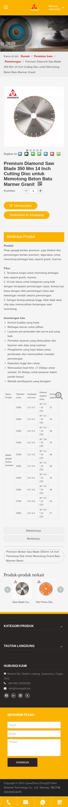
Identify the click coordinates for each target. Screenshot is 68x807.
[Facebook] (6, 695)
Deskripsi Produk (21, 236)
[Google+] (13, 695)
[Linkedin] (20, 695)
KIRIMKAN (22, 762)
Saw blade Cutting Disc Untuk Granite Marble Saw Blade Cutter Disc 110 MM (22, 601)
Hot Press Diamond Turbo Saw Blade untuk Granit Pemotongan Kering (46, 601)
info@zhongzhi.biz (20, 688)
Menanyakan (23, 205)
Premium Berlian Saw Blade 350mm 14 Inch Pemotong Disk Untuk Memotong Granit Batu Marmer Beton (33, 556)
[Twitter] (27, 695)
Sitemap (44, 787)
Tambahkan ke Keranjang (26, 215)
